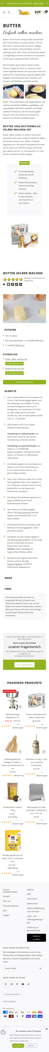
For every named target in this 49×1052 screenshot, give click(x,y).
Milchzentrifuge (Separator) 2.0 (12, 716)
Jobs (5, 910)
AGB (29, 894)
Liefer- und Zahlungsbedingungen (35, 919)
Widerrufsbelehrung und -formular (35, 910)
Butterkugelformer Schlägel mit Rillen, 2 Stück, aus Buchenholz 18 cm (13, 764)
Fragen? (6, 915)
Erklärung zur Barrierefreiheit (33, 929)
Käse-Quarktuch (24, 512)
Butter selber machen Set (16, 359)
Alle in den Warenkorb (24, 382)
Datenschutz (32, 903)
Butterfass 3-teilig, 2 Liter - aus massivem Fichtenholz (36, 762)
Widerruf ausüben (36, 938)
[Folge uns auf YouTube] (23, 984)
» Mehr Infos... (39, 3)
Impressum (32, 898)
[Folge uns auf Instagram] (11, 984)
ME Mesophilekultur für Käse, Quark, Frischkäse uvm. (12, 858)
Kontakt (6, 896)
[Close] (46, 1029)
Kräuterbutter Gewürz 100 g (12, 808)
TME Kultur (20, 345)
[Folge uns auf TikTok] (28, 984)
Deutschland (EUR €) (12, 994)
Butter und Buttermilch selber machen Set (36, 716)
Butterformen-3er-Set (14, 368)
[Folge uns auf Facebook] (6, 984)
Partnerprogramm (11, 905)
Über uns (7, 901)
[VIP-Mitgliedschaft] (36, 11)
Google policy (24, 1041)
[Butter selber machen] (24, 235)
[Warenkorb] (44, 12)
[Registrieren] (40, 968)
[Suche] (9, 12)
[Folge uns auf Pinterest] (17, 984)
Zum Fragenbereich (24, 665)
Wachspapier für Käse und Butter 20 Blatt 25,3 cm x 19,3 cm (36, 810)
